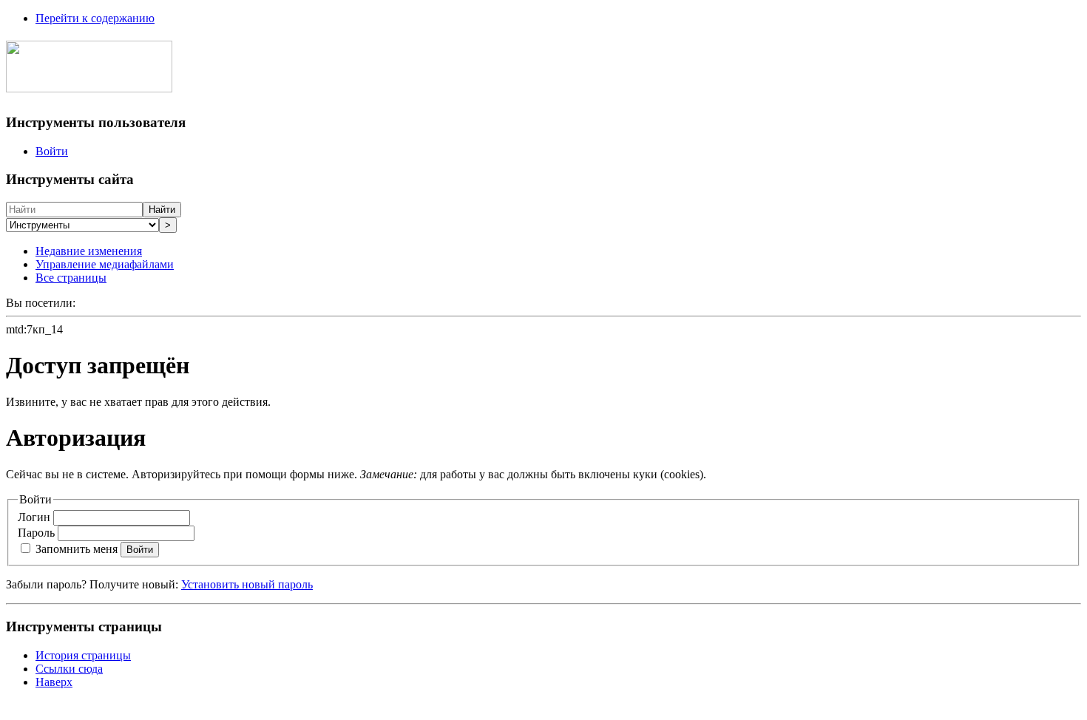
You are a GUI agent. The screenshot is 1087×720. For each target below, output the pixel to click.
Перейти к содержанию (95, 18)
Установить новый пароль (247, 584)
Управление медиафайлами (104, 264)
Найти (162, 209)
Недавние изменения (88, 251)
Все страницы (70, 277)
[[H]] (89, 84)
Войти (51, 151)
